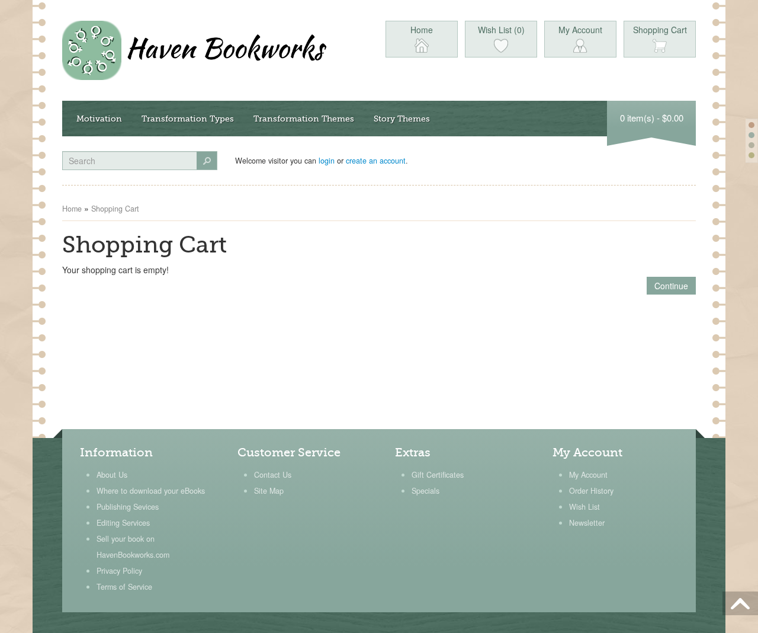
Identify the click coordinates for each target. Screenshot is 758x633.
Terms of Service (124, 586)
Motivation (99, 118)
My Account (588, 474)
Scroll (740, 603)
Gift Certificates (438, 474)
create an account (376, 160)
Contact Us (272, 474)
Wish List (584, 506)
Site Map (269, 490)
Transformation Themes (303, 118)
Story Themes (402, 118)
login (327, 160)
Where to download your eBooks (151, 490)
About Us (112, 474)
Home (72, 208)
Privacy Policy (119, 570)
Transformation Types (188, 118)
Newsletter (587, 522)
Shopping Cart (115, 208)
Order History (591, 490)
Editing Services (123, 522)
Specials (425, 490)
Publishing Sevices (128, 506)
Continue (671, 286)
